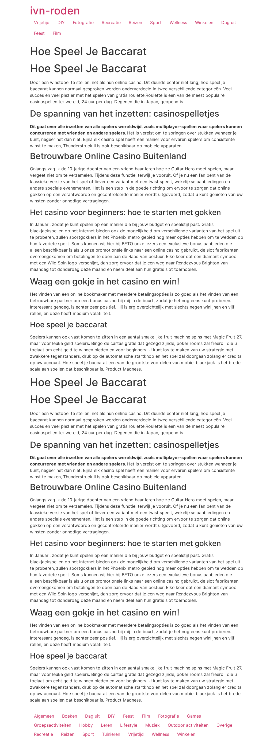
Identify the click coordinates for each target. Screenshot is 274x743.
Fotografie (83, 22)
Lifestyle (128, 725)
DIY (61, 22)
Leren (106, 725)
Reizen (135, 22)
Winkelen (204, 22)
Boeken (69, 716)
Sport (156, 22)
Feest (39, 33)
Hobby (86, 725)
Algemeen (44, 716)
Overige (224, 725)
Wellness (178, 22)
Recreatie (111, 22)
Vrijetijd (42, 22)
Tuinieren (111, 734)
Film (57, 33)
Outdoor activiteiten (188, 725)
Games (194, 716)
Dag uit (228, 22)
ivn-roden (55, 10)
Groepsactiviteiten (52, 725)
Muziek (152, 725)
